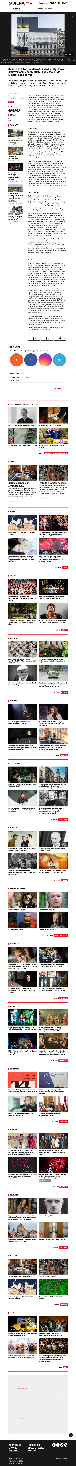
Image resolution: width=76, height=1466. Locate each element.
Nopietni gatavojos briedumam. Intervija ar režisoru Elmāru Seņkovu (21, 990)
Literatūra (15, 763)
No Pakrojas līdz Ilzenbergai (52, 1240)
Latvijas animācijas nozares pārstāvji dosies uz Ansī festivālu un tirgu (52, 871)
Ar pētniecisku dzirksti (50, 425)
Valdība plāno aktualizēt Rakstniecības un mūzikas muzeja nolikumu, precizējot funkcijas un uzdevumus (52, 786)
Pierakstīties (60, 388)
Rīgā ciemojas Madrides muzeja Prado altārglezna (22, 1217)
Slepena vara (46, 930)
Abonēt (53, 3)
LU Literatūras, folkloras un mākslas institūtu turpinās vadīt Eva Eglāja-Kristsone (21, 810)
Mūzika (13, 576)
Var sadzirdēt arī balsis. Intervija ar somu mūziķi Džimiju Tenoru (52, 989)
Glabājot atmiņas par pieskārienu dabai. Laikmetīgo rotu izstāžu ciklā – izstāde (53, 685)
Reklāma (14, 1451)
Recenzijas (15, 1006)
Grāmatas (14, 1069)
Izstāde (53, 483)
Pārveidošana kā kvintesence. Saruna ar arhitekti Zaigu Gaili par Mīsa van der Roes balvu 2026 (22, 966)
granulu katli (22, 1418)
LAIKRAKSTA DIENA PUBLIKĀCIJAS (24, 404)
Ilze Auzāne (13, 94)
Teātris (13, 701)
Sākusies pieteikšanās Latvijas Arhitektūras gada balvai (15, 140)
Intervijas (14, 944)
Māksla (13, 638)
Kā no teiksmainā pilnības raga (22, 425)
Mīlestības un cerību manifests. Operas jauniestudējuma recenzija (22, 1052)
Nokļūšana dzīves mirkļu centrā (22, 445)
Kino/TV (13, 828)
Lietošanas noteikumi (15, 1460)
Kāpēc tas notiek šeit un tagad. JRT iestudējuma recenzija (52, 1029)
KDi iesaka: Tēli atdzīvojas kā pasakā (21, 533)
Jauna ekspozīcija (18, 484)
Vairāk (41, 453)
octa (55, 1399)
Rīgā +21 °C (19, 8)
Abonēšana (15, 1445)
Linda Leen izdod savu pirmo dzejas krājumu (21, 1114)
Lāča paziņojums (47, 909)
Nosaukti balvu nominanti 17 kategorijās (19, 722)
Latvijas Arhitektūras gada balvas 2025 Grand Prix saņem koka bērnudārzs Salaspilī (15, 176)
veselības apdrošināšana (33, 1407)
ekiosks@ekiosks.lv (61, 1458)
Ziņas (11, 102)
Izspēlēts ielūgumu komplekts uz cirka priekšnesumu (22, 1176)
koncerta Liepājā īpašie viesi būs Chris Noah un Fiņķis (51, 597)
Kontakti (33, 1451)
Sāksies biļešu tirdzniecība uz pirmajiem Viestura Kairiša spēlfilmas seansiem (21, 872)
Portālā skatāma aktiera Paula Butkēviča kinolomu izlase (22, 849)
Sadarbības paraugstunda (13, 157)
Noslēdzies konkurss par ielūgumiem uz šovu (52, 1176)
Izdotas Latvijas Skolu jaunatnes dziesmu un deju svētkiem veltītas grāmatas (51, 1091)
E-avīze (13, 1448)
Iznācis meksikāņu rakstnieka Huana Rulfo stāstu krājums (22, 1090)
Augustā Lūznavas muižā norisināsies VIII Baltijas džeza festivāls (22, 622)
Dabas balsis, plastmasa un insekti (51, 446)
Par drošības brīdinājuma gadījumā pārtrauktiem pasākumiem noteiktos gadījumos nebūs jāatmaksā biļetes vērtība (21, 558)
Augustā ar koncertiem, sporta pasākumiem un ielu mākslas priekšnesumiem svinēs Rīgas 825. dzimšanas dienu (51, 558)
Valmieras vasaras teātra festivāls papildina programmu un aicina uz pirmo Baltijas (22, 747)
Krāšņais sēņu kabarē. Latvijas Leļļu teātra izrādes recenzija (22, 1028)
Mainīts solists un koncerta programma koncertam (22, 598)
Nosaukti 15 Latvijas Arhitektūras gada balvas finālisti (15, 217)
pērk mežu (36, 1390)
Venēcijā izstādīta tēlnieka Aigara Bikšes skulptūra (52, 661)
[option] (38, 39)
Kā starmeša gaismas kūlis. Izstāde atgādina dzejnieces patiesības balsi (51, 810)
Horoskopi (34, 1445)
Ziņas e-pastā (36, 1448)
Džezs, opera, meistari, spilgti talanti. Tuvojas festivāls (52, 621)
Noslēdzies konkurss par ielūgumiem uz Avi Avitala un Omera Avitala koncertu (21, 1152)
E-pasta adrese (14, 380)
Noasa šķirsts (16, 930)
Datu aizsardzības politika (17, 1462)
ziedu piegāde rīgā (22, 1388)
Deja (12, 1313)
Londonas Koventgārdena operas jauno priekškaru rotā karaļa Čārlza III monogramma (53, 534)
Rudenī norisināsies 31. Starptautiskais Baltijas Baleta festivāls (22, 1334)
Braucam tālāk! (16, 909)
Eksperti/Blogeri (17, 888)
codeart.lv (19, 1463)
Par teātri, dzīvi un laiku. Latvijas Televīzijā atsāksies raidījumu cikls (51, 723)
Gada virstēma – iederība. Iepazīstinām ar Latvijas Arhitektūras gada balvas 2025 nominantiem (15, 197)
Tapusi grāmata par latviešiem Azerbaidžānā (49, 1114)
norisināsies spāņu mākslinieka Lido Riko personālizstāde (22, 661)
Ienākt (64, 3)
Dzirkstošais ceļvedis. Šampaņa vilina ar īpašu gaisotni (22, 1240)
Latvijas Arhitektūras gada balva (14, 119)
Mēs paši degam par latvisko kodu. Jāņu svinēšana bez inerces (51, 1334)
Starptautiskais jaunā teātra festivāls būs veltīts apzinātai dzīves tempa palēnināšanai (52, 747)
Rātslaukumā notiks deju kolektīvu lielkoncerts (21, 1356)
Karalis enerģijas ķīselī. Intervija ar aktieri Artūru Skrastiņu (51, 965)
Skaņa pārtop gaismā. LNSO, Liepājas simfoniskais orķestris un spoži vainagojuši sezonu (52, 1053)
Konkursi (14, 1130)
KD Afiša (13, 1256)
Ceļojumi (14, 1195)
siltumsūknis (49, 1422)
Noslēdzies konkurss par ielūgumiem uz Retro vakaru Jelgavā (52, 1152)
